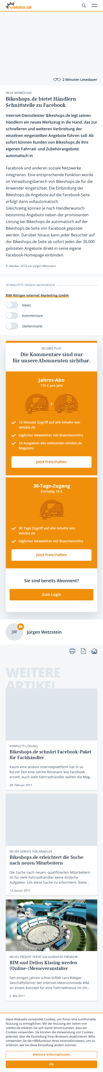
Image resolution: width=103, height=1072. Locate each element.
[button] (51, 1064)
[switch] (12, 305)
